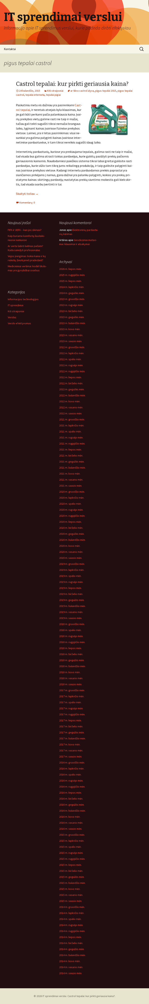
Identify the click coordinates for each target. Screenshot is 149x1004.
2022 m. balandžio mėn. (72, 395)
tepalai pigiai (53, 94)
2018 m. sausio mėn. (70, 684)
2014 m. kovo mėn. (69, 961)
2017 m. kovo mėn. (69, 744)
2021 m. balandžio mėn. (72, 467)
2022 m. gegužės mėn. (71, 389)
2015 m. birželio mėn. (71, 871)
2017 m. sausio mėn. (70, 756)
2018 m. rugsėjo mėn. (71, 636)
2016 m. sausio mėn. (70, 828)
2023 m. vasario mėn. (71, 335)
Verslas (12, 317)
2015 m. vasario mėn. (71, 895)
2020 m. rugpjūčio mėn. (72, 515)
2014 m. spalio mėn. (70, 919)
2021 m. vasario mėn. (71, 479)
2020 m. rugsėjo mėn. (71, 509)
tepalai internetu (35, 94)
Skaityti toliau (27, 194)
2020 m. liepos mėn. (70, 521)
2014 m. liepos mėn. (70, 937)
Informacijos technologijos (23, 299)
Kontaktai (10, 49)
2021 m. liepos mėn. (70, 449)
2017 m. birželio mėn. (71, 726)
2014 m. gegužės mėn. (71, 949)
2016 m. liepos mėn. (70, 792)
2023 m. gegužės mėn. (71, 317)
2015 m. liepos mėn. (70, 865)
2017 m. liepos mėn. (70, 720)
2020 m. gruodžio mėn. (72, 491)
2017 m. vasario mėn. (71, 750)
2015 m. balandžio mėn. (72, 883)
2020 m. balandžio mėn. (72, 540)
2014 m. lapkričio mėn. (71, 913)
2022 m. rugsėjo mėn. (71, 365)
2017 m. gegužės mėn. (71, 732)
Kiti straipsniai (55, 90)
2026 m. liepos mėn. (70, 269)
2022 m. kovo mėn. (69, 401)
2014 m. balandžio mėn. (72, 955)
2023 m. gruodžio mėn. (72, 299)
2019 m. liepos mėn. (70, 588)
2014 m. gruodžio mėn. (72, 907)
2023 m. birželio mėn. (71, 311)
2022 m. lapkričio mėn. (71, 353)
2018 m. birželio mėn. (71, 654)
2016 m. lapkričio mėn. (71, 768)
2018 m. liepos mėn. (70, 648)
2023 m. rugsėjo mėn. (71, 305)
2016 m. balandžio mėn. (72, 810)
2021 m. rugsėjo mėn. (71, 437)
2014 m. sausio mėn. (70, 973)
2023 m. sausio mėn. (70, 341)
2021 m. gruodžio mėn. (72, 419)
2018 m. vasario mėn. (71, 678)
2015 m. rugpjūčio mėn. (72, 859)
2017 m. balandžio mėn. (72, 738)
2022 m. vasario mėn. (71, 407)
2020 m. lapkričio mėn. (71, 497)
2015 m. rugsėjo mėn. (71, 852)
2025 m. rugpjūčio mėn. (72, 275)
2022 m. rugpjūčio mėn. (72, 371)
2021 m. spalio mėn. (70, 431)
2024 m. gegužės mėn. (71, 293)
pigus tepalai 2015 (105, 90)
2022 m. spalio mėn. (70, 359)
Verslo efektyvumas (19, 323)
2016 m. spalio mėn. (70, 774)
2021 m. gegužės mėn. (71, 461)
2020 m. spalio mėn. (70, 503)
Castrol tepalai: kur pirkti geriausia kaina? (72, 83)
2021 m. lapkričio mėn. (71, 425)
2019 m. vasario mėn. (71, 612)
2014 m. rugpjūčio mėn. (72, 931)
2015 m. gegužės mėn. (71, 877)
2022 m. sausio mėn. (70, 413)
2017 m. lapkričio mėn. (71, 696)
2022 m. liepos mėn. (70, 377)
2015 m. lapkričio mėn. (71, 840)
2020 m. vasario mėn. (71, 552)
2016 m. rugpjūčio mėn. (72, 786)
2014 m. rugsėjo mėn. (71, 925)
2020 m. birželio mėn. (71, 527)
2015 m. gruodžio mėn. (72, 834)
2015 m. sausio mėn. (70, 901)
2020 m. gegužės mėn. (71, 533)
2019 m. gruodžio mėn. (72, 564)
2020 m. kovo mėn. (69, 546)
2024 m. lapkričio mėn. (71, 287)
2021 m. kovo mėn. (69, 473)
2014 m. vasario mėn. (71, 967)
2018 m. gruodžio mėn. (72, 624)
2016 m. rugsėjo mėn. (71, 780)
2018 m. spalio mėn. (70, 630)
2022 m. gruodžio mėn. (72, 347)
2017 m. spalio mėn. (70, 702)
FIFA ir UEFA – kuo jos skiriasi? (25, 230)
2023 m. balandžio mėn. (72, 323)
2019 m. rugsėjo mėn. (71, 582)
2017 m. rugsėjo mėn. (71, 708)
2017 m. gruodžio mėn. (72, 690)
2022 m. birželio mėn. (71, 383)
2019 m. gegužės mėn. (71, 600)
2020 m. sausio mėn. (70, 558)
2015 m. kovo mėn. (69, 889)
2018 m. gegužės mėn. (71, 660)
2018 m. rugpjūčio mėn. (72, 642)
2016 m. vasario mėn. (71, 822)
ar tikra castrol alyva (82, 90)
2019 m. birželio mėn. (71, 594)
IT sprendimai (15, 305)
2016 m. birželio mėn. (71, 798)
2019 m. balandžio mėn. (72, 606)
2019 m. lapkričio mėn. (71, 570)
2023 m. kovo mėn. (69, 329)
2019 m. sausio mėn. (70, 618)
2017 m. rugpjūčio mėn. (72, 714)
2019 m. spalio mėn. (70, 576)
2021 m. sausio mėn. (70, 485)
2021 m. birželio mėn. (71, 455)
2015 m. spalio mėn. (70, 846)
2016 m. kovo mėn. (69, 816)
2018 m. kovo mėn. (69, 672)
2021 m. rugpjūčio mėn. (72, 443)
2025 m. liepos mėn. (70, 281)
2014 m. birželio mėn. (71, 943)
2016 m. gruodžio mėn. (72, 762)
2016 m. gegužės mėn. (71, 804)
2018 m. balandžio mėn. (72, 666)
